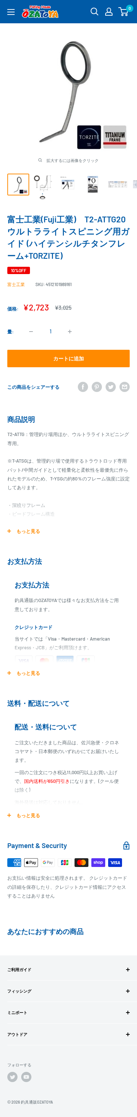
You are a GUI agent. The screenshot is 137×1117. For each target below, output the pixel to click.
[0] (123, 11)
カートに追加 (68, 358)
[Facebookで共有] (83, 387)
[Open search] (95, 12)
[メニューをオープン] (11, 12)
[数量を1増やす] (69, 331)
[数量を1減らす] (31, 331)
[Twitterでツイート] (111, 387)
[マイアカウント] (109, 12)
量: (10, 331)
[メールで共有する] (124, 387)
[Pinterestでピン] (97, 387)
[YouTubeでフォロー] (26, 1077)
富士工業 (16, 284)
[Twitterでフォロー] (12, 1077)
